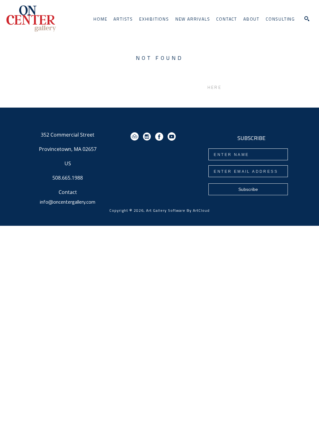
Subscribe (248, 189)
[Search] (306, 18)
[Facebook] (160, 137)
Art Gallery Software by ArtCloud (178, 210)
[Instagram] (148, 137)
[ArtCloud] (136, 137)
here (214, 87)
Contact (68, 192)
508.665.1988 (67, 178)
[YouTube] (172, 137)
